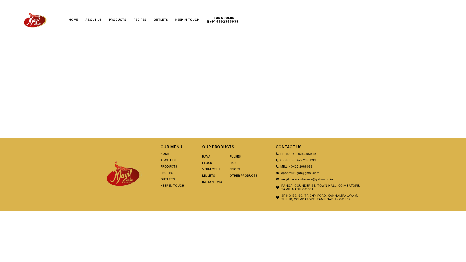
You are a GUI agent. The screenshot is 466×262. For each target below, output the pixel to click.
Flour (207, 163)
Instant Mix (212, 182)
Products (117, 19)
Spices (235, 169)
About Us (93, 19)
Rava (206, 156)
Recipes (140, 19)
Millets (208, 175)
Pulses (235, 156)
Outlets (161, 19)
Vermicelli (211, 169)
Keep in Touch (187, 19)
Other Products (244, 175)
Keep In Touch (172, 185)
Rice (233, 163)
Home (73, 19)
